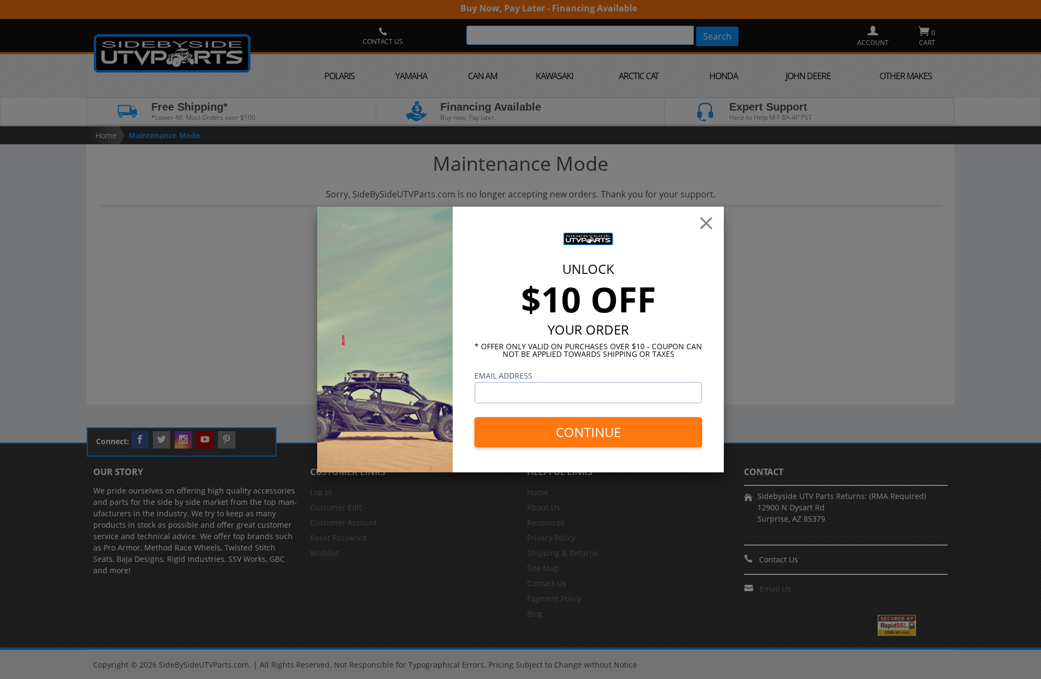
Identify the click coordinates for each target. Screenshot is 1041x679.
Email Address (503, 375)
